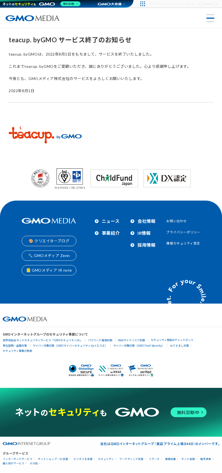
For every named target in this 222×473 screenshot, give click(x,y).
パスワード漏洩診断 (100, 340)
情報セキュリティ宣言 (183, 243)
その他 (34, 463)
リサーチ (154, 459)
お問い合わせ (176, 221)
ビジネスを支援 (83, 459)
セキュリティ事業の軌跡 (17, 351)
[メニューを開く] (210, 18)
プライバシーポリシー (183, 232)
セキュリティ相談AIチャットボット (172, 340)
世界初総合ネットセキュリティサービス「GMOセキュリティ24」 (42, 340)
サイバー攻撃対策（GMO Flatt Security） (138, 345)
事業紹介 (111, 233)
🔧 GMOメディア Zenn (49, 255)
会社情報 (146, 221)
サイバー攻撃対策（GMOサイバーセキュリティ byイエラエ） (70, 345)
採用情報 (146, 244)
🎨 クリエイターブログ (49, 241)
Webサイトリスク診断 (131, 340)
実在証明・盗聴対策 (15, 345)
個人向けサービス (13, 463)
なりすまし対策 (179, 345)
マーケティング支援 (131, 459)
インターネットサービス (17, 459)
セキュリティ (106, 459)
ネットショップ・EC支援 (53, 459)
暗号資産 (205, 459)
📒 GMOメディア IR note (49, 270)
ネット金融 (188, 459)
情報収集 (170, 459)
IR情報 (144, 233)
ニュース (110, 221)
